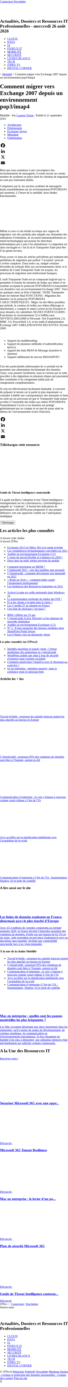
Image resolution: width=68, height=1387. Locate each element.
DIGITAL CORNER (19, 68)
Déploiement (14, 128)
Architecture (14, 124)
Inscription (32, 1304)
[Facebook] (34, 145)
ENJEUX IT (14, 48)
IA (8, 45)
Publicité (30, 1371)
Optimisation (14, 137)
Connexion (17, 1304)
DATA (11, 42)
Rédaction (18, 1371)
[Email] (34, 163)
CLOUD (12, 38)
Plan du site (20, 1378)
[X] (34, 157)
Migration (12, 134)
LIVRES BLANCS (18, 58)
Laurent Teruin (25, 115)
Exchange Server (17, 131)
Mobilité (7, 74)
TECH (11, 61)
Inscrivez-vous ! (9, 1058)
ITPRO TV (13, 64)
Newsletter (42, 1371)
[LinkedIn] (34, 151)
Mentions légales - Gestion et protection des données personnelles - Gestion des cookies (34, 1375)
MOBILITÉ (14, 51)
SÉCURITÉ (14, 55)
